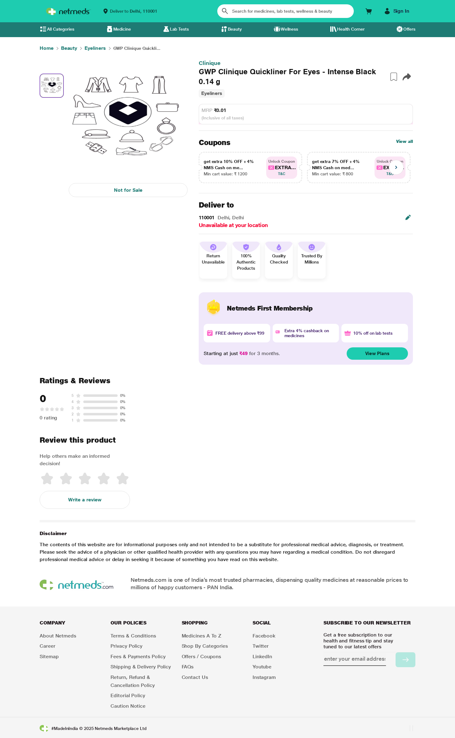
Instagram (264, 677)
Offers (409, 29)
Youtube (262, 667)
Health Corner (351, 29)
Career (47, 646)
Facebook (264, 636)
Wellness (289, 29)
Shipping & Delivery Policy (140, 667)
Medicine (122, 29)
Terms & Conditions (133, 636)
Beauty (235, 29)
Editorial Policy (127, 695)
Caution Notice (127, 706)
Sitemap (49, 656)
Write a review (85, 500)
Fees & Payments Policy (137, 656)
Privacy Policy (126, 646)
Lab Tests (179, 29)
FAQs (188, 667)
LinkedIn (262, 656)
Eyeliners (211, 93)
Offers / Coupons (201, 656)
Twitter (261, 646)
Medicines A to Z (202, 636)
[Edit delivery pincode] (408, 217)
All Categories (60, 29)
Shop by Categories (205, 646)
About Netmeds (58, 636)
